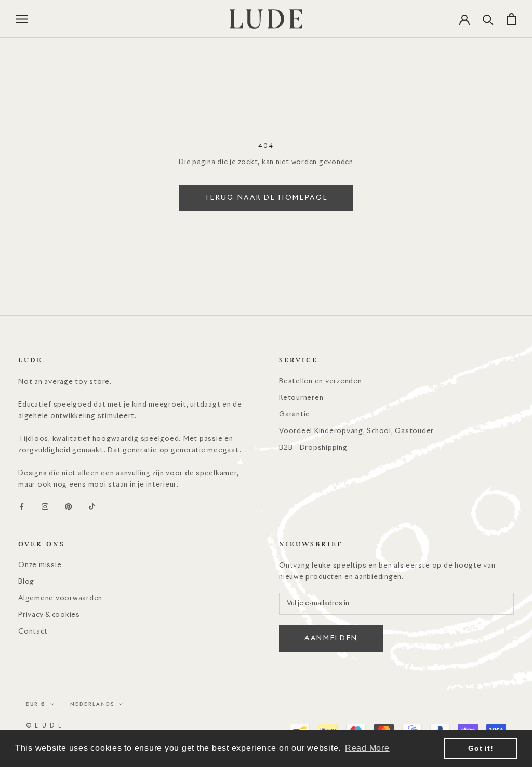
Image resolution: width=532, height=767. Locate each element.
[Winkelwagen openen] (511, 19)
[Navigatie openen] (22, 19)
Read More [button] (367, 748)
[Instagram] (45, 507)
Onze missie (39, 565)
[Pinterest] (68, 507)
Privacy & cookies (49, 615)
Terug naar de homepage (266, 198)
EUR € (35, 704)
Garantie (294, 414)
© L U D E (44, 726)
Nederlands (92, 704)
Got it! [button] (480, 748)
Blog (26, 581)
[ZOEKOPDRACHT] (488, 19)
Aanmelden (331, 638)
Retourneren (301, 398)
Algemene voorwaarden (60, 598)
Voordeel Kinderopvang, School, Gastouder (356, 431)
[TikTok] (91, 507)
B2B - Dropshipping (313, 448)
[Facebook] (21, 507)
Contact (32, 631)
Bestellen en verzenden (320, 381)
